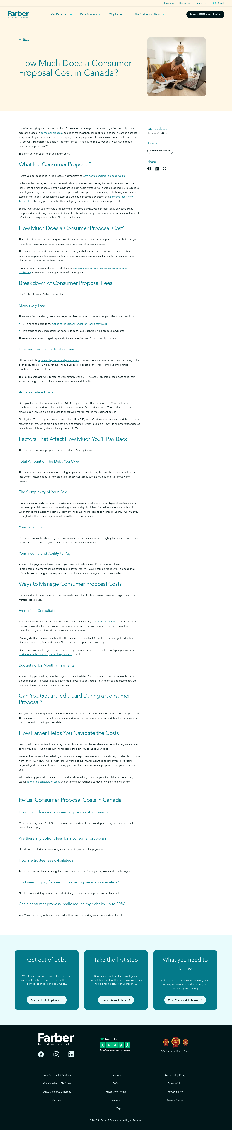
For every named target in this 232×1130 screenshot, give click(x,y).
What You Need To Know (57, 1083)
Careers (116, 1100)
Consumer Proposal (160, 151)
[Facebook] (41, 1054)
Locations (169, 3)
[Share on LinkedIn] (157, 168)
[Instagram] (56, 1054)
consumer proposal (51, 133)
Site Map (116, 1108)
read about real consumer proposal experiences (45, 654)
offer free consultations (104, 622)
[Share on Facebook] (149, 168)
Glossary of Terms (116, 1092)
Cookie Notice (175, 1100)
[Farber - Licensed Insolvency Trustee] (18, 14)
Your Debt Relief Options (57, 1075)
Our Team (56, 1100)
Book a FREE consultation (205, 14)
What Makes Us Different (57, 1092)
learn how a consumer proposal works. (104, 176)
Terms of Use (175, 1083)
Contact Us (184, 3)
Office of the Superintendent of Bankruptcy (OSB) (79, 324)
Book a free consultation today (43, 782)
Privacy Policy (175, 1092)
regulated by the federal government (58, 360)
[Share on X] (164, 168)
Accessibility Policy (175, 1075)
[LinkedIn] (71, 1054)
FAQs (116, 1083)
